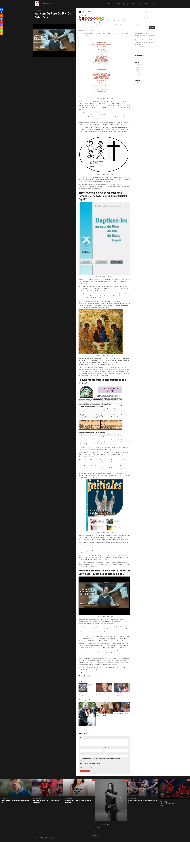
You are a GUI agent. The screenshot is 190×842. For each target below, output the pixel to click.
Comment (83, 737)
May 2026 (137, 69)
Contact (110, 4)
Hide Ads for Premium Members (140, 4)
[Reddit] (85, 18)
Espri (99, 21)
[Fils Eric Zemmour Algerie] (104, 687)
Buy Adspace (126, 4)
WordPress (43, 839)
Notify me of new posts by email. (88, 767)
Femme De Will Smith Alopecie (120, 713)
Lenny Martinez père (83, 692)
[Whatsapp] (100, 18)
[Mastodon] (94, 18)
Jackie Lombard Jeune (84, 728)
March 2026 (137, 73)
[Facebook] (80, 18)
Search (136, 25)
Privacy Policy (117, 4)
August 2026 (138, 64)
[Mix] (97, 18)
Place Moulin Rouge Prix (167, 803)
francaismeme (102, 4)
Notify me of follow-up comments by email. (90, 763)
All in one (137, 82)
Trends (37, 20)
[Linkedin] (88, 18)
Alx (52, 839)
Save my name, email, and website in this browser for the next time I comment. (101, 758)
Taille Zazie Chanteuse (140, 46)
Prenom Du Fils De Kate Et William (121, 692)
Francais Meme (87, 11)
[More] (103, 18)
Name (82, 748)
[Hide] (0, 36)
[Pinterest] (91, 18)
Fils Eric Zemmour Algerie (101, 692)
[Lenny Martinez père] (87, 687)
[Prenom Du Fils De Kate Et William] (122, 687)
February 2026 (138, 75)
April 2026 (137, 71)
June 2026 (137, 67)
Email (107, 748)
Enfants (136, 84)
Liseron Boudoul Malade (101, 715)
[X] (83, 18)
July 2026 (137, 66)
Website (82, 753)
